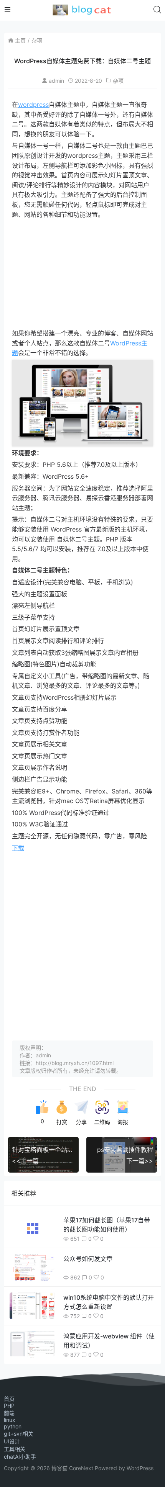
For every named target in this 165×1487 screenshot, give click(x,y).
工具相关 (14, 1449)
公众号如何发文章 (87, 1259)
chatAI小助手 (20, 1456)
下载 (18, 848)
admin (56, 80)
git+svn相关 (18, 1433)
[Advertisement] (82, 274)
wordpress (33, 104)
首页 (9, 1398)
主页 (20, 40)
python (12, 1426)
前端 (9, 1413)
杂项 (36, 40)
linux (9, 1420)
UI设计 (12, 1441)
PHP (9, 1405)
